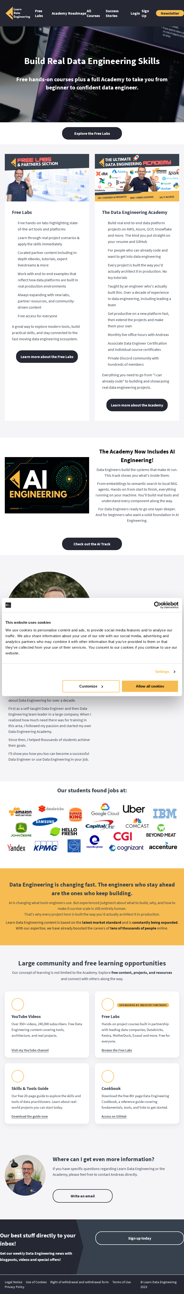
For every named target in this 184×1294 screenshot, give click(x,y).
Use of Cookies (36, 1282)
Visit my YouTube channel (30, 1050)
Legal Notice (13, 1282)
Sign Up (145, 13)
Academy (58, 13)
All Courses (93, 13)
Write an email (83, 1196)
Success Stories (112, 13)
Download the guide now (30, 1116)
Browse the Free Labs (117, 1050)
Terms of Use (121, 1282)
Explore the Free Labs (92, 133)
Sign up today (139, 1238)
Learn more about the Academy (137, 405)
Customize (88, 686)
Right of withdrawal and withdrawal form (79, 1282)
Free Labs (39, 13)
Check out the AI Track (92, 543)
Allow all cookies (150, 686)
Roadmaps (75, 13)
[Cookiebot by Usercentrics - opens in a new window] (157, 605)
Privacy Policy (14, 1287)
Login (134, 13)
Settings (162, 672)
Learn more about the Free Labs (47, 356)
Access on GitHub (114, 1116)
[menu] (105, 13)
